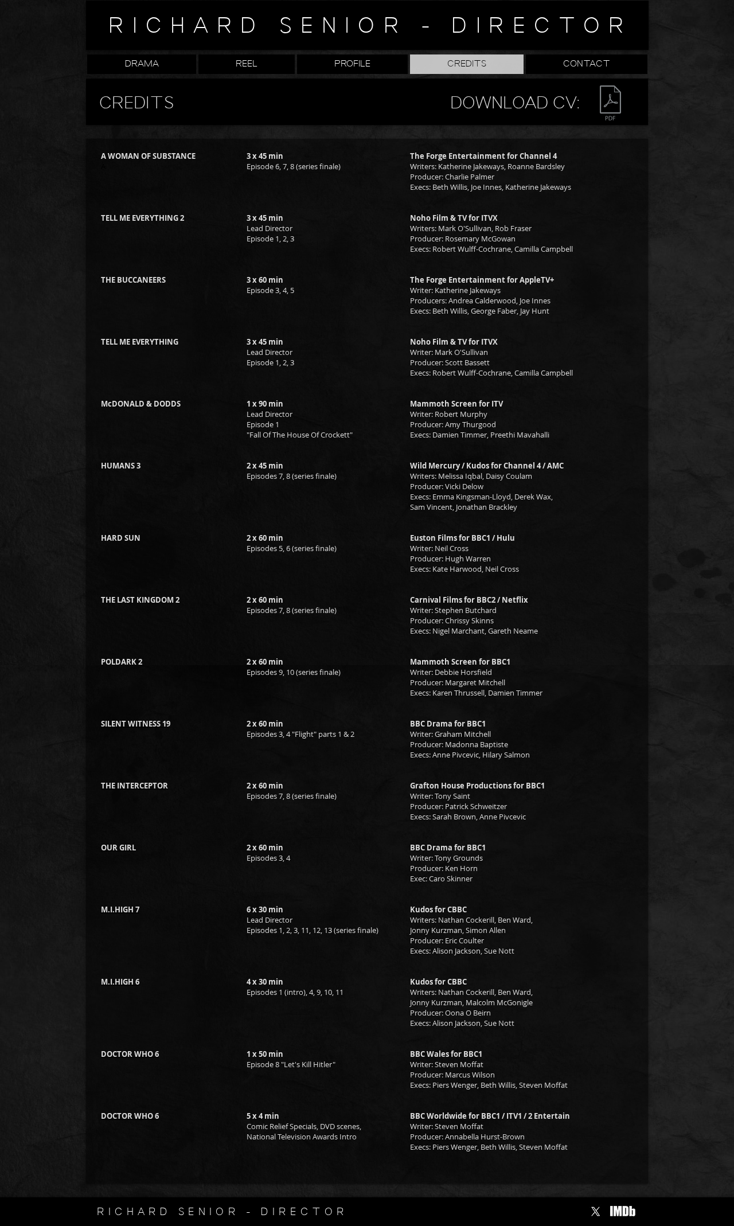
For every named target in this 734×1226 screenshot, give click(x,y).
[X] (595, 1211)
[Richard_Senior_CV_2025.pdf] (610, 104)
